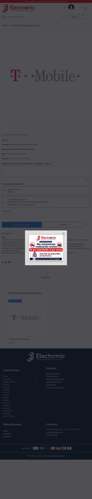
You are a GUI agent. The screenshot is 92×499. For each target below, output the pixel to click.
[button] (63, 233)
